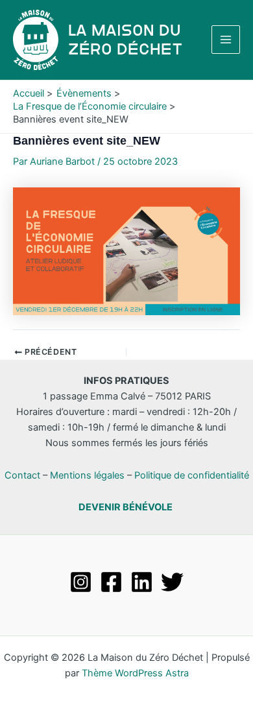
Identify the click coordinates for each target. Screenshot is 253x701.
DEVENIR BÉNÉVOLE (125, 507)
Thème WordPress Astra (135, 673)
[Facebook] (111, 582)
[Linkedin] (141, 582)
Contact (22, 475)
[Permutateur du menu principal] (225, 39)
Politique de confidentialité (191, 475)
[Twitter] (172, 582)
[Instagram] (80, 582)
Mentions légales (87, 475)
